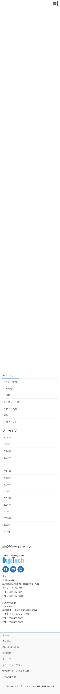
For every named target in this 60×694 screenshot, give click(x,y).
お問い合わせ (9, 676)
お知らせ (8, 388)
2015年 (7, 511)
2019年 (7, 484)
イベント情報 (10, 382)
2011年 (7, 531)
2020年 (7, 478)
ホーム (5, 635)
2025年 (7, 444)
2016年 (7, 504)
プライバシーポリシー (13, 665)
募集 (6, 415)
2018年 (7, 491)
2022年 (7, 464)
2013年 (7, 518)
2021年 (7, 471)
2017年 (7, 498)
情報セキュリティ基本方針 (15, 670)
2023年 (7, 457)
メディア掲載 (10, 408)
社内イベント (10, 422)
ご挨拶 (7, 395)
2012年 (7, 525)
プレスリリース (11, 402)
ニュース (6, 659)
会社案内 (6, 641)
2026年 (7, 437)
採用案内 (6, 653)
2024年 (7, 451)
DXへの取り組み (10, 647)
